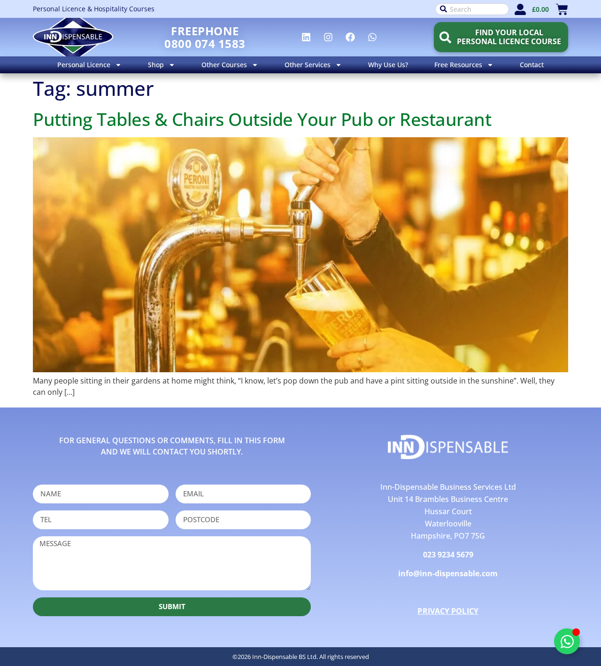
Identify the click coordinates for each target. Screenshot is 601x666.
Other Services (308, 64)
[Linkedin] (306, 37)
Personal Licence (83, 64)
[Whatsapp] (372, 37)
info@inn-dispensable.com (448, 573)
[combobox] (472, 9)
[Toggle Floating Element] (567, 641)
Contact (532, 64)
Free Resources (458, 64)
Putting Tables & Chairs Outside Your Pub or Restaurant (262, 119)
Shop (156, 64)
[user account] (520, 9)
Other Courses (224, 64)
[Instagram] (328, 37)
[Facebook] (350, 37)
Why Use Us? (388, 64)
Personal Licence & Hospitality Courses (93, 8)
